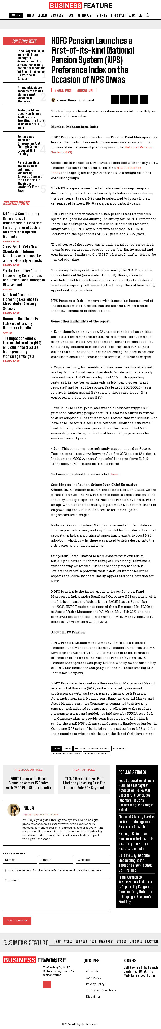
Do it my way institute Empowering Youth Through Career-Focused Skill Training (29, 145)
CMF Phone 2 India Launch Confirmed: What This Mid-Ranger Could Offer (141, 971)
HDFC (68, 749)
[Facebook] (115, 99)
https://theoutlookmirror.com (40, 814)
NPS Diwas (119, 749)
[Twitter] (124, 99)
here (114, 474)
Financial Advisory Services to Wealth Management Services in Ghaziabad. (30, 94)
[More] (153, 99)
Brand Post (11, 241)
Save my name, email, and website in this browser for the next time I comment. (55, 870)
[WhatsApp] (144, 99)
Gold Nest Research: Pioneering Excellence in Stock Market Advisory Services (20, 302)
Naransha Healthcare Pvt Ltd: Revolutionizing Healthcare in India (21, 323)
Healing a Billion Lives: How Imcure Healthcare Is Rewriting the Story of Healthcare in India (30, 119)
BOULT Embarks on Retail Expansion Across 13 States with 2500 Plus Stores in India (28, 783)
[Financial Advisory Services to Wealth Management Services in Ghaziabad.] (9, 90)
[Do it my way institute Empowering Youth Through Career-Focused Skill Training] (9, 139)
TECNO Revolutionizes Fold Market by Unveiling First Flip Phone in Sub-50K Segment (84, 783)
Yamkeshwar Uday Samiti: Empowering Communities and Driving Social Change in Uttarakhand (24, 277)
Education (85, 90)
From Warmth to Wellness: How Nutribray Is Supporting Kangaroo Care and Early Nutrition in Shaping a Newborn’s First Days (29, 176)
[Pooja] (53, 100)
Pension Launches (96, 754)
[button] (147, 15)
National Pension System (92, 749)
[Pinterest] (134, 99)
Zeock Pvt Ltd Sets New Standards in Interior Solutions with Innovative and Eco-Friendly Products (22, 254)
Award (7, 289)
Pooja (72, 100)
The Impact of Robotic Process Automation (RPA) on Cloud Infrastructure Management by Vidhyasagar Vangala (22, 347)
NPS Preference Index (66, 754)
